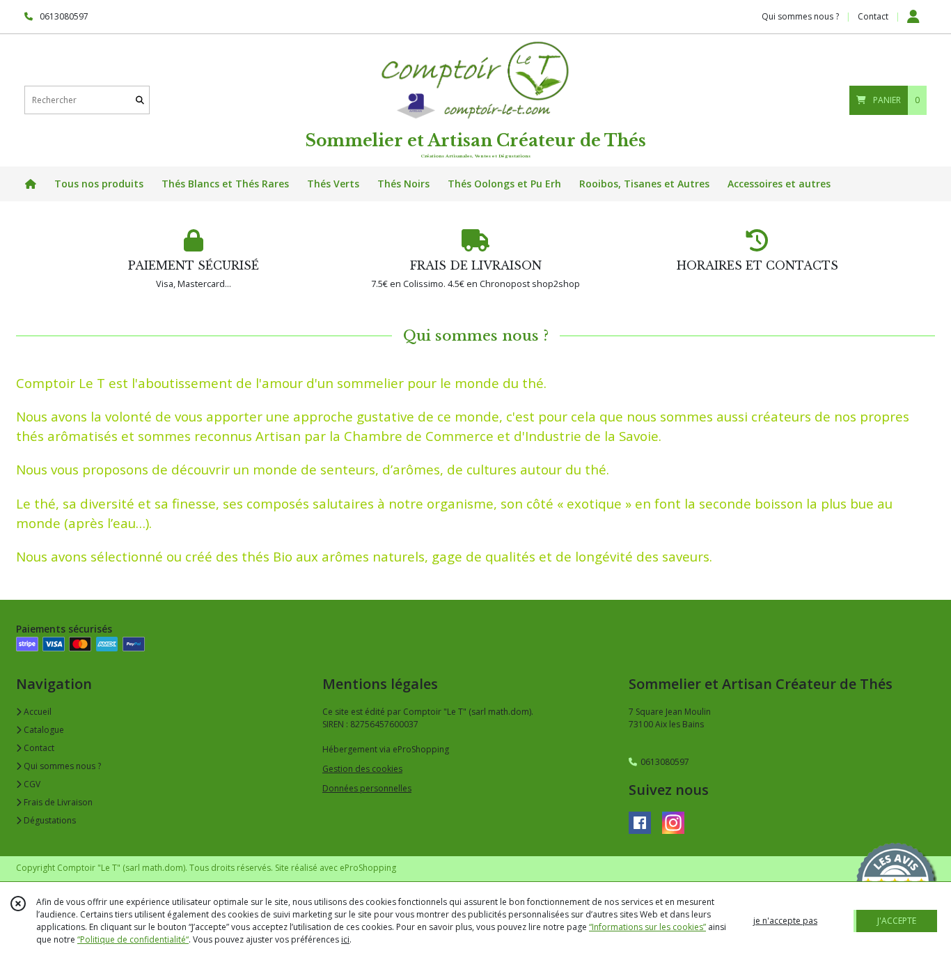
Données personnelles (366, 788)
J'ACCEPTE (896, 921)
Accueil (37, 712)
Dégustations (49, 820)
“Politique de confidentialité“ (133, 939)
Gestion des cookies (362, 769)
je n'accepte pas (785, 921)
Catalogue (43, 730)
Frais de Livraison (57, 802)
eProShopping (368, 868)
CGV (31, 784)
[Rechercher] (140, 100)
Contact (873, 16)
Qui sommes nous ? (61, 766)
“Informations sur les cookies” (647, 927)
